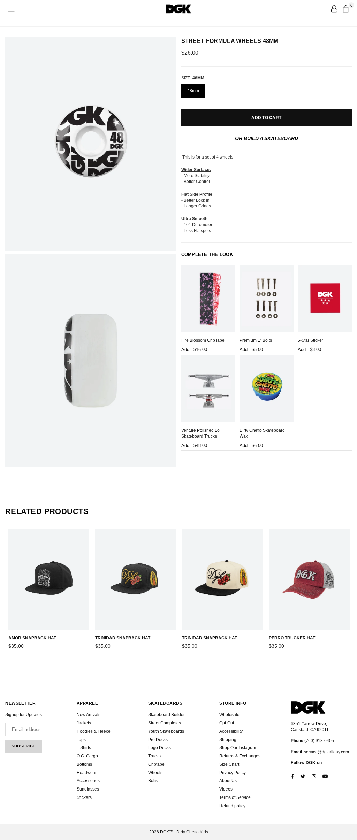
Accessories (88, 780)
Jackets (84, 722)
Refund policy (232, 805)
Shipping (227, 739)
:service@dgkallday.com (325, 751)
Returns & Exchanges (239, 756)
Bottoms (84, 764)
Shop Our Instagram (238, 747)
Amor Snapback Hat (32, 637)
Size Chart (229, 764)
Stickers (84, 797)
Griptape (156, 764)
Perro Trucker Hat (292, 637)
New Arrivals (88, 714)
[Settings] (334, 8)
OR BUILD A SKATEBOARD (266, 138)
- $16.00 (194, 349)
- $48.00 (194, 445)
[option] (90, 144)
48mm (193, 90)
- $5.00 (251, 349)
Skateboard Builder (166, 714)
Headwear (87, 772)
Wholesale (229, 714)
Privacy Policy (232, 772)
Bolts (153, 780)
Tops (81, 739)
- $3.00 (309, 349)
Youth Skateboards (166, 731)
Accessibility (231, 731)
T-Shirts (84, 747)
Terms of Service (235, 797)
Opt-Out (226, 722)
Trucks (154, 756)
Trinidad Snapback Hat (122, 637)
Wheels (155, 772)
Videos (226, 789)
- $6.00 (251, 445)
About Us (228, 780)
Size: (192, 78)
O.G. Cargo (87, 756)
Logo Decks (159, 747)
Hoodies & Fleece (94, 731)
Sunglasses (88, 789)
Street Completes (164, 722)
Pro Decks (158, 739)
